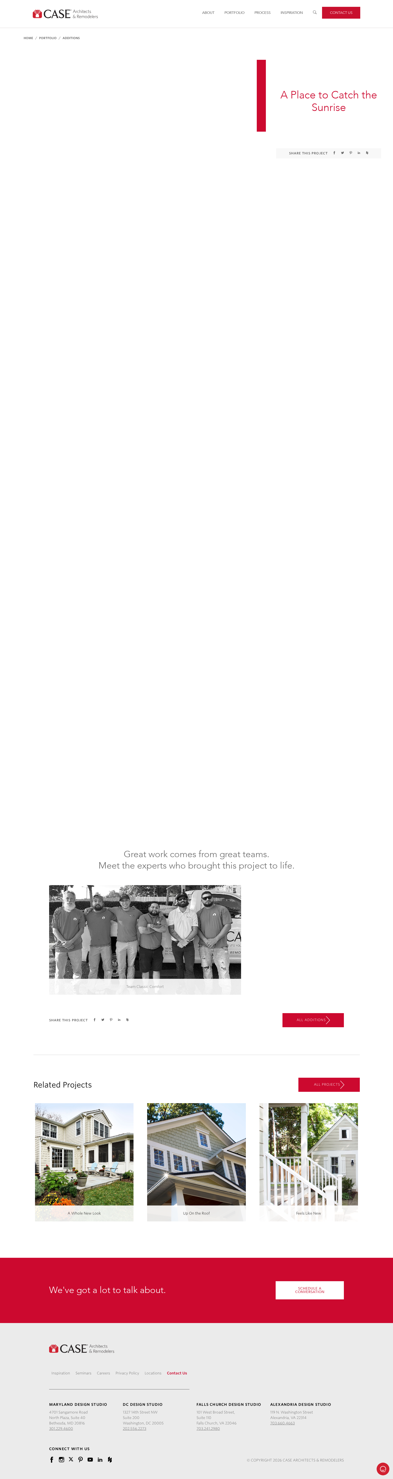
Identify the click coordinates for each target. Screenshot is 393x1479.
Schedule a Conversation (310, 1290)
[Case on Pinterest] (80, 1459)
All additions (311, 1020)
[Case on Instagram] (61, 1459)
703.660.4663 (282, 1423)
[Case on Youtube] (90, 1459)
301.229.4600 (61, 1428)
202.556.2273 (134, 1428)
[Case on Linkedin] (100, 1459)
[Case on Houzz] (109, 1459)
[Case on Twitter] (71, 1459)
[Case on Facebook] (51, 1459)
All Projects (327, 1084)
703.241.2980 (208, 1428)
